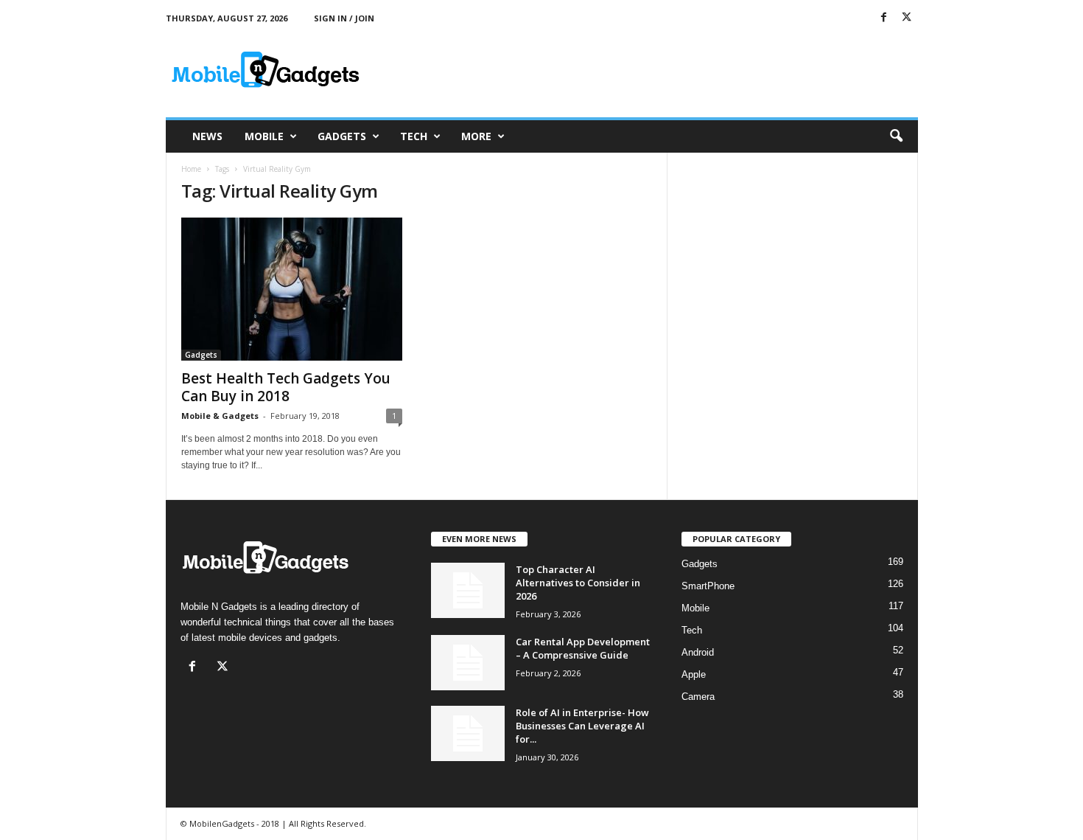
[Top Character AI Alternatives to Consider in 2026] (468, 590)
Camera (698, 696)
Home (191, 169)
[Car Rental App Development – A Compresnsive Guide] (468, 662)
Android (697, 652)
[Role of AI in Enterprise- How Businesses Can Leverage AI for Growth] (468, 733)
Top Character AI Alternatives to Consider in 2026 (578, 583)
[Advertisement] (650, 69)
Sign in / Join (344, 18)
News (207, 136)
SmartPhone (708, 585)
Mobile (264, 136)
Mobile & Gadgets (220, 415)
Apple (693, 674)
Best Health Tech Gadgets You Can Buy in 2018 (285, 387)
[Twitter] (907, 18)
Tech (413, 136)
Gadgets (342, 136)
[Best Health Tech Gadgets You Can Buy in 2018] (291, 289)
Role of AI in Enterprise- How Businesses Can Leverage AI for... (582, 726)
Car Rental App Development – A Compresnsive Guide (583, 648)
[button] (896, 136)
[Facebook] (884, 18)
